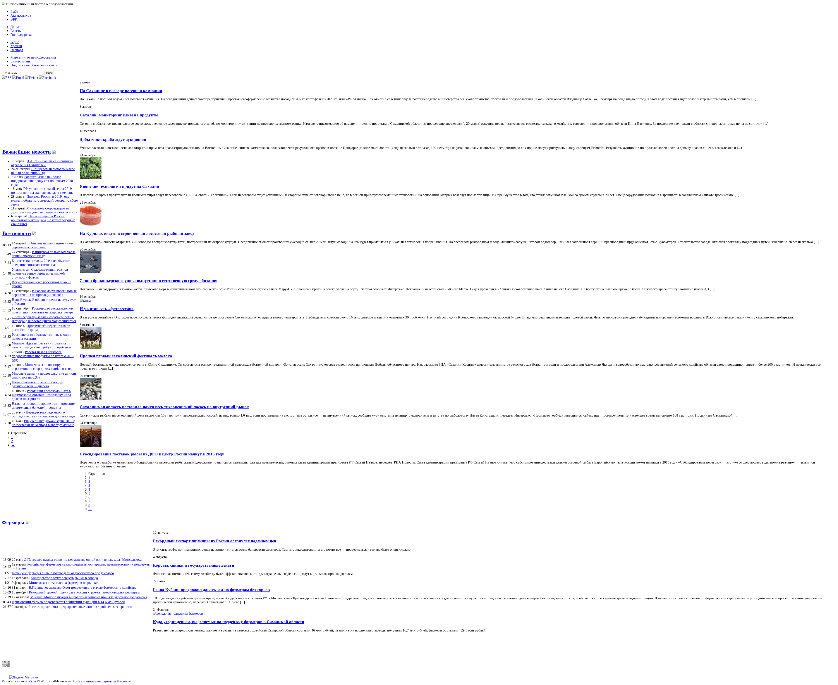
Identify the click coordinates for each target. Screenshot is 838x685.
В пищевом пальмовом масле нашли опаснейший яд (43, 171)
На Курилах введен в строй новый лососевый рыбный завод (137, 233)
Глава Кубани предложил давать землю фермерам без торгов (211, 589)
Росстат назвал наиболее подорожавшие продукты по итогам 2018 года (42, 181)
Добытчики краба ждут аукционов (113, 139)
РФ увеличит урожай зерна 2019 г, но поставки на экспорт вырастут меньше (43, 190)
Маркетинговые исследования (33, 57)
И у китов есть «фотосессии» (107, 308)
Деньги (15, 27)
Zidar (32, 681)
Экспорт (16, 50)
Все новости (16, 233)
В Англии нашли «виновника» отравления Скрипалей (42, 163)
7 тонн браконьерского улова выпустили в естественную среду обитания (148, 280)
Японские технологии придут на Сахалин (119, 186)
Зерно (14, 42)
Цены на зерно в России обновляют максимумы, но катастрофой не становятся (43, 220)
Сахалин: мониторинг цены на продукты (119, 115)
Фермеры (13, 522)
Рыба (14, 11)
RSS (8, 78)
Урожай (16, 46)
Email (20, 78)
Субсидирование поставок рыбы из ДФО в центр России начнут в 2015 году (152, 454)
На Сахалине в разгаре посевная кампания (121, 90)
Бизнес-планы (20, 61)
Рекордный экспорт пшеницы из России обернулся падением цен (214, 541)
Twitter (33, 78)
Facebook (49, 78)
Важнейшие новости (26, 152)
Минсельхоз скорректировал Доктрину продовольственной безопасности (44, 210)
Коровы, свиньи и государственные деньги (193, 565)
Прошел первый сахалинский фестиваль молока (126, 356)
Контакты (124, 681)
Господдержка (21, 34)
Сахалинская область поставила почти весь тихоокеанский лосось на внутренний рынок (164, 407)
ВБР (13, 19)
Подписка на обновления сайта (33, 65)
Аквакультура (20, 15)
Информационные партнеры (94, 681)
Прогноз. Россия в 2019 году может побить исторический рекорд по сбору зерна (45, 200)
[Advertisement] (107, 646)
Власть (15, 31)
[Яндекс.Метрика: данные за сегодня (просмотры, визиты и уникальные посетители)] (23, 677)
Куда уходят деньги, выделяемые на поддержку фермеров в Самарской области (228, 621)
